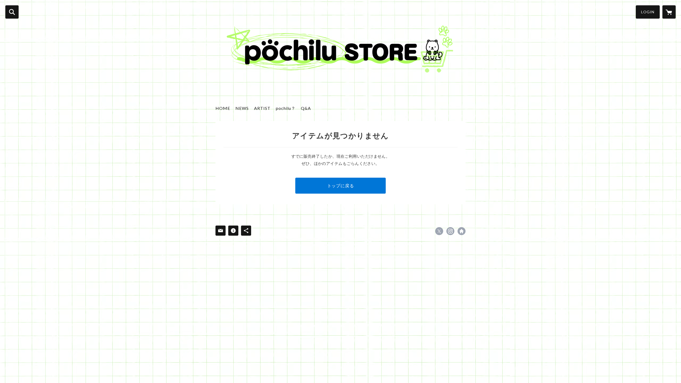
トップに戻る (340, 185)
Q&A (306, 108)
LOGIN (647, 12)
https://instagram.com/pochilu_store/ (450, 231)
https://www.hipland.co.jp (462, 231)
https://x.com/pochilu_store (439, 231)
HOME (222, 108)
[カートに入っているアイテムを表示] (669, 12)
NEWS (242, 108)
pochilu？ (286, 108)
